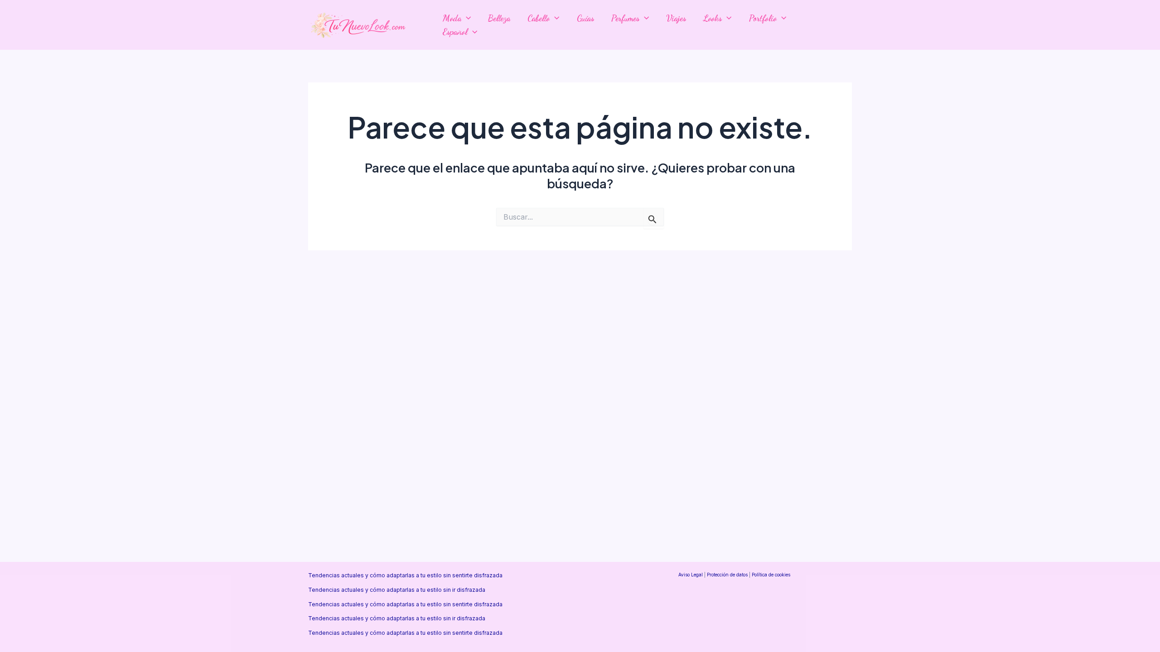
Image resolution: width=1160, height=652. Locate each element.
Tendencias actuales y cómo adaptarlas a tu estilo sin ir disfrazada (396, 589)
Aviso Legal (690, 574)
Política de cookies (771, 574)
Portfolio (763, 18)
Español (455, 32)
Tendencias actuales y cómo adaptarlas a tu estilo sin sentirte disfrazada (405, 575)
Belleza (499, 18)
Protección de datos (727, 574)
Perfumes (625, 18)
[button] (466, 18)
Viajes (676, 18)
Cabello (538, 18)
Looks (712, 18)
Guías (585, 18)
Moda (452, 18)
